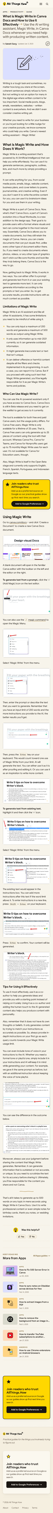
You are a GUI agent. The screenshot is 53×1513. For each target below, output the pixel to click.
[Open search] (47, 4)
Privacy (25, 1508)
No (33, 1236)
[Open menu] (41, 4)
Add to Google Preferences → (29, 503)
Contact (15, 1508)
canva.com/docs (18, 522)
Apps (5, 12)
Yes (22, 1236)
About (5, 1508)
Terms (34, 1508)
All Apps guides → (41, 1255)
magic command (37, 619)
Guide (29, 12)
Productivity (16, 12)
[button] (26, 547)
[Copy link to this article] (47, 43)
